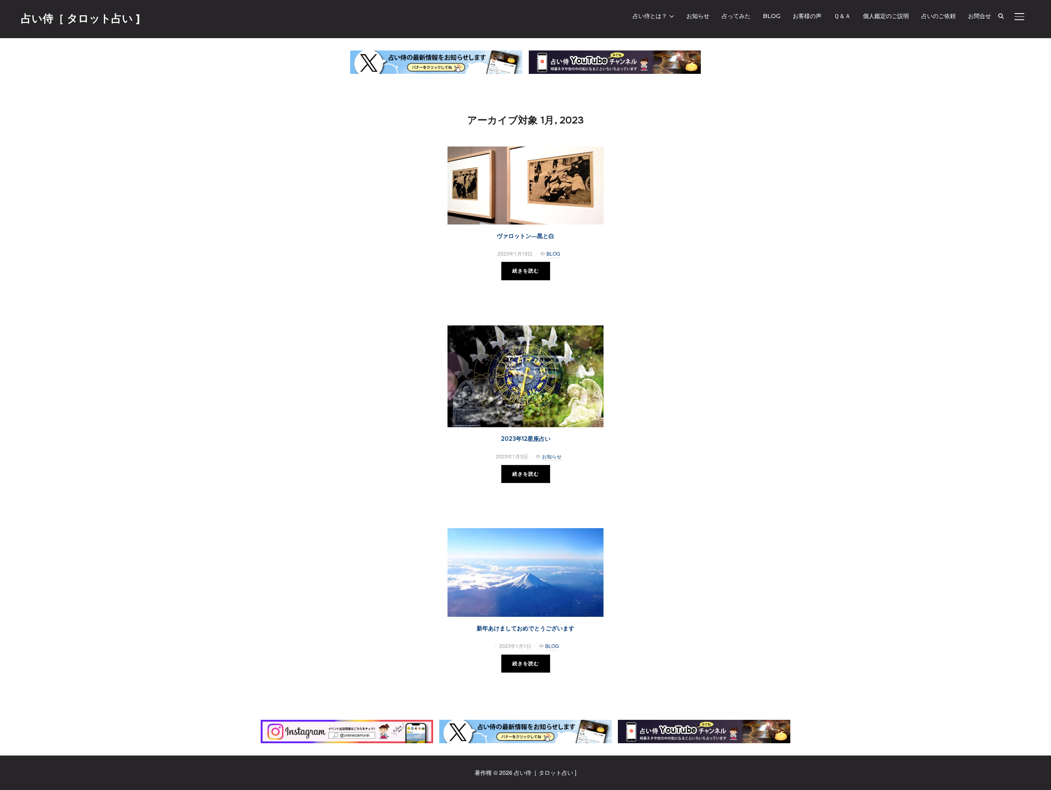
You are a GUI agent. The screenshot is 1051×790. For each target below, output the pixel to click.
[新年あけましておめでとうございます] (525, 533)
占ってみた (736, 16)
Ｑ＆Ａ (842, 16)
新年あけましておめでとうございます (525, 628)
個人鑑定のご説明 (886, 16)
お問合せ (979, 16)
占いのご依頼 (938, 16)
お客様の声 (807, 16)
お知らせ (697, 16)
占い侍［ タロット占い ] (80, 18)
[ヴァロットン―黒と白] (525, 151)
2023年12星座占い (526, 438)
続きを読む (525, 271)
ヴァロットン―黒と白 (525, 236)
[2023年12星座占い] (525, 330)
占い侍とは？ (650, 16)
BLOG (771, 16)
